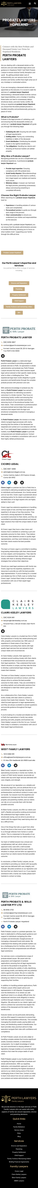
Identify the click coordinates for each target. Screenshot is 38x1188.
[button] (29, 3)
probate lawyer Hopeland (23, 225)
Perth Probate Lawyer (8, 1059)
